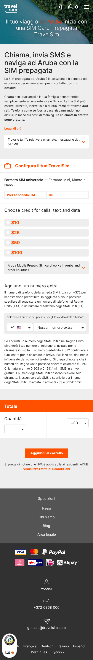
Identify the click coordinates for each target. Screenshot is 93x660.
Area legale (46, 534)
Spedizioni (46, 498)
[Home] (10, 8)
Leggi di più (12, 128)
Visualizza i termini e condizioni (46, 469)
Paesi (46, 508)
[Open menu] (86, 7)
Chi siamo (46, 517)
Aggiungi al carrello (46, 453)
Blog (46, 525)
